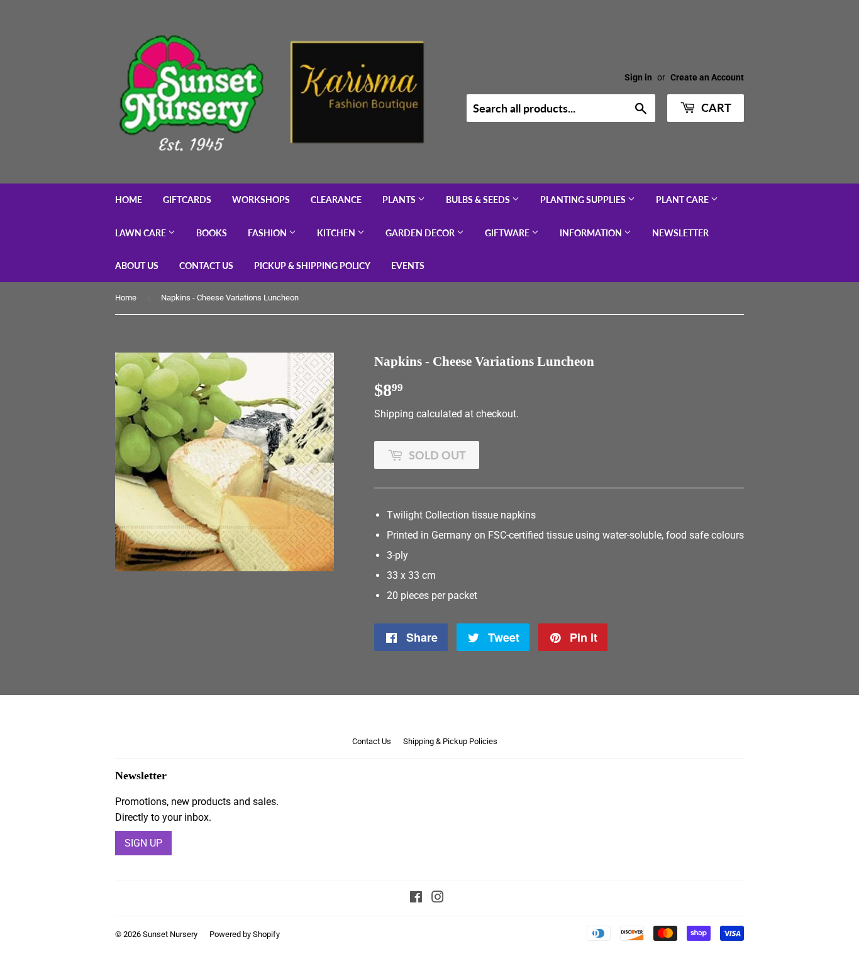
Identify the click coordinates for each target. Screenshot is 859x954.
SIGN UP (143, 843)
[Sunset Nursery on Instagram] (437, 898)
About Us (136, 265)
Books (211, 233)
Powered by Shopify (244, 934)
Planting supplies (584, 199)
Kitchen (337, 233)
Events (407, 265)
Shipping (394, 414)
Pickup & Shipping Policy (312, 265)
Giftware (508, 233)
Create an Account (707, 77)
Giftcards (187, 199)
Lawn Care (141, 233)
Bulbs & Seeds (479, 199)
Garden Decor (421, 233)
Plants (400, 199)
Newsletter (680, 233)
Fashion (268, 233)
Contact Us (206, 265)
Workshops (261, 199)
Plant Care (683, 199)
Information (592, 233)
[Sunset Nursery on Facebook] (416, 898)
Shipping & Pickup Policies (450, 741)
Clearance (336, 199)
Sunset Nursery (170, 934)
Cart (715, 107)
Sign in (638, 77)
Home (128, 199)
